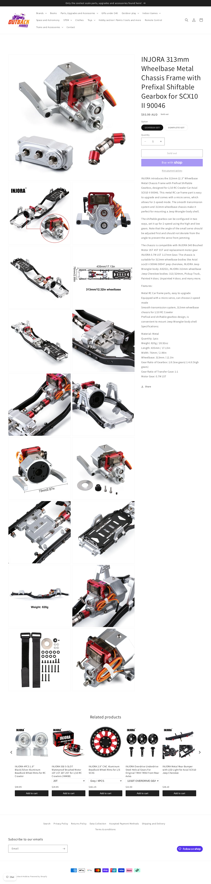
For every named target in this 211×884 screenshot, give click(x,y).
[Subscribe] (63, 849)
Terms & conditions (105, 829)
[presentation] (11, 752)
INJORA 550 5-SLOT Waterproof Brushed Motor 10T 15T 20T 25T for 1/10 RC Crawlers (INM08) (67, 771)
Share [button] (148, 386)
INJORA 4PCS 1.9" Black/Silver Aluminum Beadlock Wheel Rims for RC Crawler (30, 771)
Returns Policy (78, 823)
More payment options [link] (172, 170)
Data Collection (98, 823)
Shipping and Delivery (153, 823)
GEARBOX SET (154, 128)
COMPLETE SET (178, 128)
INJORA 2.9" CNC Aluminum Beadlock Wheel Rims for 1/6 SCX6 (104, 769)
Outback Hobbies (22, 876)
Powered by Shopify (38, 876)
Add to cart (31, 793)
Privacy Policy (61, 823)
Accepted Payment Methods (124, 823)
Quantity (145, 135)
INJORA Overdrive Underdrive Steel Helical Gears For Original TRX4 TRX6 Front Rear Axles (142, 771)
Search (47, 823)
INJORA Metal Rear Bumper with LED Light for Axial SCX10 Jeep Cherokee (179, 769)
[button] (41, 13)
